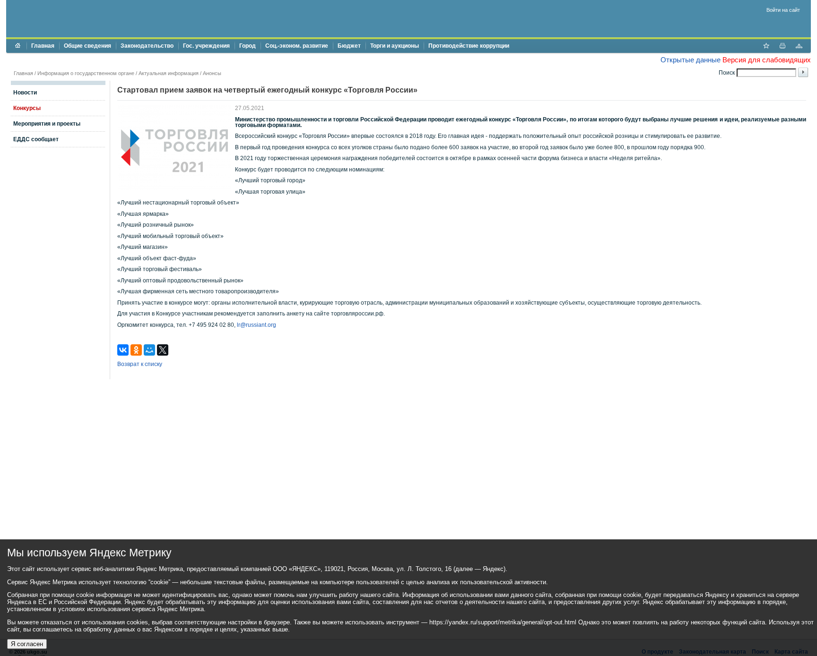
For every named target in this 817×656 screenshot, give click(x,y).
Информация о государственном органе (85, 73)
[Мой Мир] (149, 350)
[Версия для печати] (782, 46)
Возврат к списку (139, 364)
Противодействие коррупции (468, 46)
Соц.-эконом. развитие (296, 46)
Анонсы (212, 73)
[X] (162, 350)
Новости (25, 92)
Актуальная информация (169, 73)
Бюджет (349, 46)
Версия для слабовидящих (766, 60)
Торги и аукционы (394, 46)
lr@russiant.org (256, 325)
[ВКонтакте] (123, 350)
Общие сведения (87, 46)
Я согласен (27, 643)
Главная (42, 46)
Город (247, 46)
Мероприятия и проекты (46, 123)
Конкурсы (27, 108)
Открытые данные (691, 60)
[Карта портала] (799, 46)
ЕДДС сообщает (36, 139)
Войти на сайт (783, 10)
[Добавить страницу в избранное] (766, 46)
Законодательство (147, 46)
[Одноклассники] (136, 350)
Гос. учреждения (206, 46)
